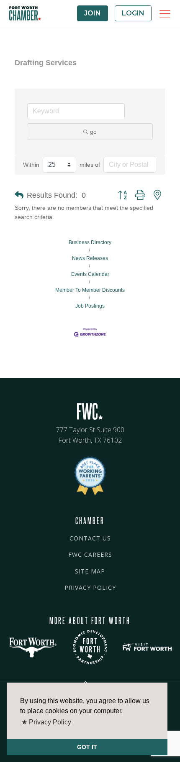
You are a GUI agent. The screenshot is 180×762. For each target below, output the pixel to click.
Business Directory (90, 242)
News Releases (90, 258)
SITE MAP (90, 571)
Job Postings (90, 306)
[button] (19, 195)
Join (92, 13)
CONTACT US (90, 538)
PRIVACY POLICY (90, 587)
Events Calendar (90, 274)
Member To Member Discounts (90, 290)
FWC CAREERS (90, 554)
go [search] (93, 131)
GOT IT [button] (87, 747)
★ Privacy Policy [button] (46, 722)
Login (133, 13)
